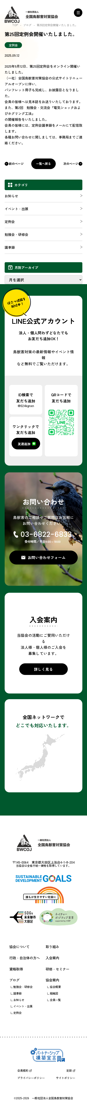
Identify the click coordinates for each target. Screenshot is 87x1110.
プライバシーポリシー (31, 1078)
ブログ (27, 25)
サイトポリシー (65, 1078)
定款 (69, 1070)
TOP (15, 25)
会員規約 (22, 1070)
